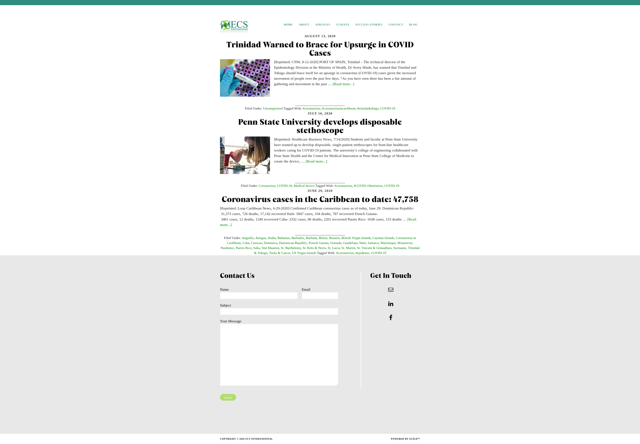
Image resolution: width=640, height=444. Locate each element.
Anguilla (248, 238)
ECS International (241, 26)
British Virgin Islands (356, 238)
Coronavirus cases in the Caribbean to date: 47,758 (320, 200)
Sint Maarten (270, 248)
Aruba (272, 238)
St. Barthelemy (291, 248)
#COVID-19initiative (368, 186)
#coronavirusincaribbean (339, 108)
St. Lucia (334, 248)
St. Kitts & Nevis (314, 248)
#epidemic (363, 253)
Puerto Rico (244, 248)
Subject (225, 305)
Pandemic (227, 248)
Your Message (230, 321)
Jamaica (373, 243)
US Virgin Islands (304, 253)
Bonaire (334, 238)
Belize (323, 238)
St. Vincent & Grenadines (374, 248)
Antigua (260, 238)
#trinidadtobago (368, 108)
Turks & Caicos (279, 253)
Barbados (298, 238)
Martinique (388, 243)
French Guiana (318, 243)
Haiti (362, 243)
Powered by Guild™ (405, 439)
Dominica (270, 243)
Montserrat (404, 243)
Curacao (256, 243)
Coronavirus (267, 186)
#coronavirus (311, 108)
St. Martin (348, 248)
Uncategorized (273, 108)
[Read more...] (343, 84)
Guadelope (350, 243)
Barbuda (311, 238)
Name (224, 289)
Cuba (246, 243)
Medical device (304, 186)
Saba (256, 248)
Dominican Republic (293, 243)
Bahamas (284, 238)
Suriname (399, 248)
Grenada (336, 243)
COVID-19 (387, 108)
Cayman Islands (383, 238)
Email (306, 289)
